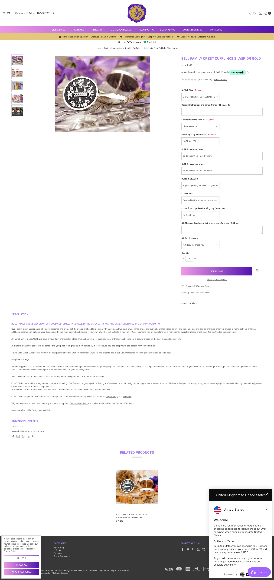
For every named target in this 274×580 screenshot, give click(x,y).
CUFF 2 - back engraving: (192, 164)
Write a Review (220, 79)
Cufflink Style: (192, 90)
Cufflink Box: (187, 194)
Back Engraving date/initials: (198, 134)
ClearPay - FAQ (147, 30)
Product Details (188, 303)
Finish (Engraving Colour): (197, 120)
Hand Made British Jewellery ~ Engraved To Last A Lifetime (89, 37)
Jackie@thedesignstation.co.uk (222, 332)
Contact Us (216, 30)
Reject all (21, 565)
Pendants (97, 30)
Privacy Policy (10, 551)
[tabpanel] (137, 494)
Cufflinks (78, 30)
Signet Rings (59, 30)
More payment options (217, 279)
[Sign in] (260, 13)
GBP (8, 13)
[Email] (18, 436)
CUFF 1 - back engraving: (192, 149)
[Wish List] (254, 13)
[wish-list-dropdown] (257, 270)
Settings (21, 558)
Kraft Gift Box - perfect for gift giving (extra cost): (203, 208)
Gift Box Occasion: (189, 238)
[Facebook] (13, 436)
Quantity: (185, 253)
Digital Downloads (121, 30)
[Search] (248, 13)
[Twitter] (28, 436)
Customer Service (192, 30)
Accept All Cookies (21, 572)
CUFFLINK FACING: (190, 179)
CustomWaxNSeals (79, 403)
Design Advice (167, 30)
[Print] (23, 436)
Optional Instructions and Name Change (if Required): (205, 105)
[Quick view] (156, 468)
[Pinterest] (33, 436)
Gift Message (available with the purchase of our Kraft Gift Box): (210, 223)
